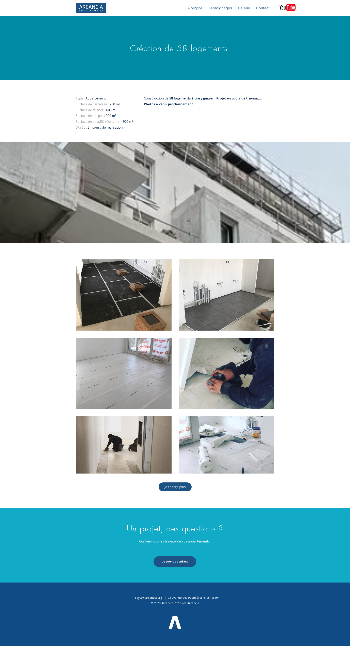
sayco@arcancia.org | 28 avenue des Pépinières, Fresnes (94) (177, 597)
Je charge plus (175, 487)
